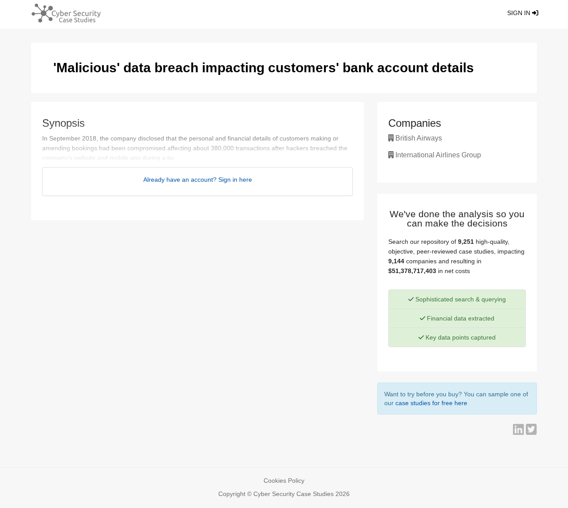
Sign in (519, 12)
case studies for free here (431, 402)
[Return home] (62, 14)
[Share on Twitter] (531, 431)
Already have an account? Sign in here (197, 179)
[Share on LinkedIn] (519, 431)
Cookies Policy (284, 480)
